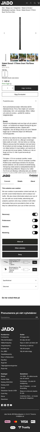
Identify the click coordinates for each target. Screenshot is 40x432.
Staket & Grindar (27, 8)
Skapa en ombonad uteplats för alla (28, 392)
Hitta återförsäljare (6, 340)
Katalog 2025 (5, 385)
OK (37, 317)
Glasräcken (4, 399)
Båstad (3, 376)
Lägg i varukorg (26, 88)
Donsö (18, 10)
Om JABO (4, 351)
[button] (27, 3)
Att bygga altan (24, 337)
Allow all (20, 241)
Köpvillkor (4, 360)
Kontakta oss (5, 348)
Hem (3, 8)
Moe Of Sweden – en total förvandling (28, 387)
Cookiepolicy (5, 337)
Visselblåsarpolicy (6, 354)
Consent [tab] (7, 181)
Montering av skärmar (26, 346)
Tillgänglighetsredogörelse (9, 366)
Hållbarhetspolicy (6, 343)
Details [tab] (20, 181)
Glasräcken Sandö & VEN (9, 391)
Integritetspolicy (6, 346)
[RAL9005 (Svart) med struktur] (5, 74)
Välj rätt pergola (25, 348)
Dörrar (3, 396)
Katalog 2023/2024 (7, 382)
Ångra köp (4, 368)
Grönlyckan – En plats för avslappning (28, 382)
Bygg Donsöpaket (20, 94)
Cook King (4, 393)
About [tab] (33, 181)
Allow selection (20, 248)
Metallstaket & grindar (8, 10)
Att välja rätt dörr (25, 340)
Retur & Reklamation (7, 357)
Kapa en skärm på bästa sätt (29, 343)
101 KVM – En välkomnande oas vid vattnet (28, 377)
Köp (34, 262)
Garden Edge (5, 379)
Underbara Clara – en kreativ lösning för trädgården (29, 397)
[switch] (35, 220)
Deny (20, 254)
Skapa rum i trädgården (13, 8)
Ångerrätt (4, 363)
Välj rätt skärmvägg (26, 351)
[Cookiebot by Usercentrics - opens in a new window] (29, 176)
